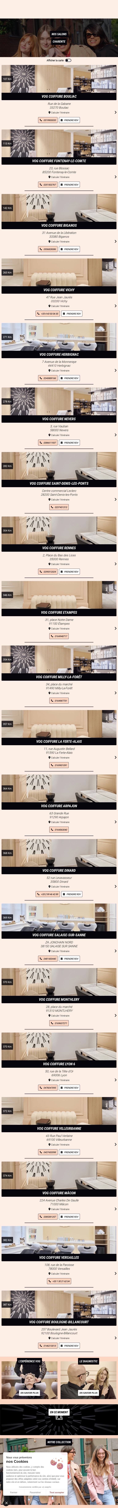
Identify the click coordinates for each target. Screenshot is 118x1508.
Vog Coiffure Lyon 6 (59, 1064)
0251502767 (49, 184)
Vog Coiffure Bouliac (59, 96)
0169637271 (61, 1023)
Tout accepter (57, 1492)
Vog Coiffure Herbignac (59, 354)
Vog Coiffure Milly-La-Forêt (59, 677)
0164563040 (61, 829)
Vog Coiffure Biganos (59, 225)
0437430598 (49, 1152)
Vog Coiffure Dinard (59, 870)
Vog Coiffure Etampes (59, 612)
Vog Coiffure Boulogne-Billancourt (59, 1322)
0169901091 (61, 765)
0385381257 (49, 1216)
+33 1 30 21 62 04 (60, 1281)
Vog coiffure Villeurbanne (59, 1128)
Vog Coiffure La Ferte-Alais (59, 741)
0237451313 (61, 507)
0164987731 (61, 700)
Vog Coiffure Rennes (59, 548)
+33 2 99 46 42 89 (49, 894)
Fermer (13, 1492)
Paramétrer (35, 1492)
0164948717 (61, 636)
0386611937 (49, 442)
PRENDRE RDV (71, 120)
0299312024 (49, 571)
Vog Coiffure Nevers (59, 419)
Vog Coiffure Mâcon (59, 1193)
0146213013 (49, 1345)
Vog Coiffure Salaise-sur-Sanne (59, 935)
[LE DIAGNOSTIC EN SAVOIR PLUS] (88, 1398)
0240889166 (49, 378)
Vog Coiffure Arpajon (59, 806)
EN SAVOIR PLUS (29, 1393)
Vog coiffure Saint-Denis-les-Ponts (59, 483)
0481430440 (49, 958)
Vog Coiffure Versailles (59, 1257)
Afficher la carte (55, 60)
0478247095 (49, 1087)
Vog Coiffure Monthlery (59, 999)
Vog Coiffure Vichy (59, 290)
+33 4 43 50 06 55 (49, 313)
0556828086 (49, 249)
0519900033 (49, 120)
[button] (114, 1471)
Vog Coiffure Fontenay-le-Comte (59, 161)
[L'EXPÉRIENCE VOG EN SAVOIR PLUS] (29, 1398)
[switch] (68, 60)
